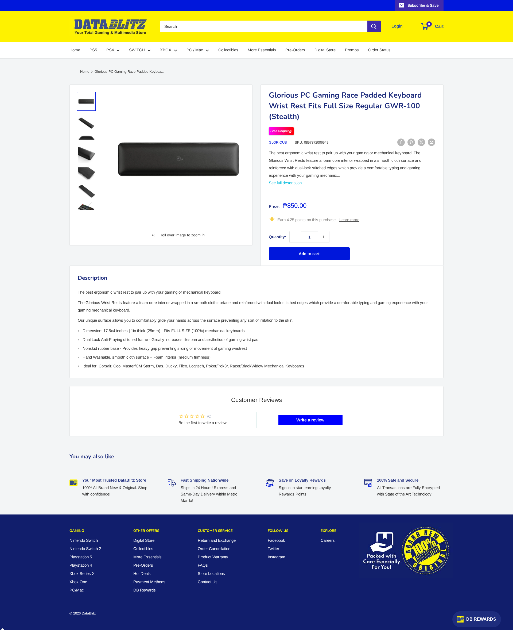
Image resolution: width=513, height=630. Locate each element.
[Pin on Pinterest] (411, 142)
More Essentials (262, 50)
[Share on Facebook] (401, 142)
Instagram (276, 557)
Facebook (276, 540)
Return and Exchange (217, 540)
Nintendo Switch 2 (85, 548)
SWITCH (137, 50)
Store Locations (211, 573)
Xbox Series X (82, 573)
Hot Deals (142, 573)
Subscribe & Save (423, 5)
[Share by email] (431, 142)
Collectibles (228, 50)
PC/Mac (76, 590)
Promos (352, 50)
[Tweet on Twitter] (421, 142)
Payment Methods (149, 581)
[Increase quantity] (323, 237)
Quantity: (277, 237)
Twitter (273, 548)
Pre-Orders (295, 50)
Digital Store (325, 50)
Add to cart (309, 253)
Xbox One (78, 581)
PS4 (110, 50)
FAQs (203, 565)
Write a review (310, 420)
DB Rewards (144, 590)
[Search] (374, 26)
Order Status (379, 50)
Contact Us (207, 581)
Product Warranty (213, 557)
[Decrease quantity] (295, 237)
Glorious (278, 142)
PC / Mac (194, 50)
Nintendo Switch (83, 540)
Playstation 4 (80, 565)
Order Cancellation (214, 548)
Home (74, 50)
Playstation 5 (80, 557)
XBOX (165, 50)
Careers (328, 540)
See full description (285, 182)
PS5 (93, 50)
